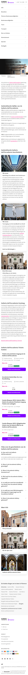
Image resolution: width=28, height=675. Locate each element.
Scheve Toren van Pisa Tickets (8, 596)
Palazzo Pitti (4, 591)
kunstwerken (14, 141)
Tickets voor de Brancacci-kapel (9, 603)
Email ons (5, 629)
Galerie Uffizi (10, 587)
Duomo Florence (20, 587)
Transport (3, 29)
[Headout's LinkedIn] (2, 658)
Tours (2, 24)
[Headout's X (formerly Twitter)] (12, 658)
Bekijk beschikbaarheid (14, 369)
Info (2, 7)
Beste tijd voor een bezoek (7, 606)
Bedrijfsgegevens (5, 636)
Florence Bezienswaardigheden (9, 16)
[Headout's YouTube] (7, 658)
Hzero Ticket (4, 594)
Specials (3, 41)
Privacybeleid (4, 639)
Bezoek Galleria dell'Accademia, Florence (11, 340)
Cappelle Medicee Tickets (7, 599)
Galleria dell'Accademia (11, 76)
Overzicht (7, 672)
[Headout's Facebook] (10, 658)
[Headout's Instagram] (5, 658)
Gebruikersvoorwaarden (7, 641)
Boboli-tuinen (18, 589)
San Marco (22, 591)
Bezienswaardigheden (7, 20)
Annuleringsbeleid (5, 643)
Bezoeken (4, 12)
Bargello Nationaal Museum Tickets (10, 601)
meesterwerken (5, 316)
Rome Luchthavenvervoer (7, 611)
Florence (3, 75)
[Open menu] (26, 2)
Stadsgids (3, 46)
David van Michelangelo (17, 116)
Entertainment (5, 37)
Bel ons (4, 627)
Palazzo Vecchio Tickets (15, 594)
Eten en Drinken (5, 33)
